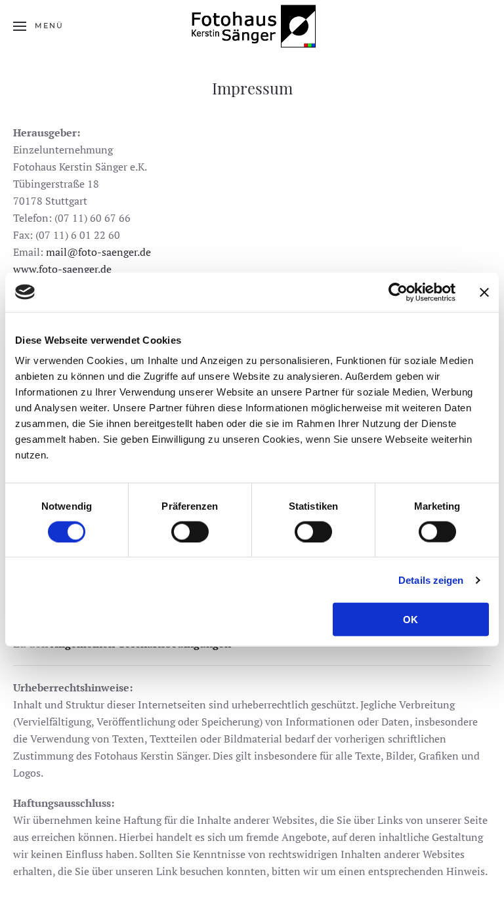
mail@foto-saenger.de (98, 252)
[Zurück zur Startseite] (252, 26)
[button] (38, 26)
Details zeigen (430, 579)
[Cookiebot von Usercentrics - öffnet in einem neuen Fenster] (398, 292)
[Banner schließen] (484, 291)
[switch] (190, 531)
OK (410, 619)
